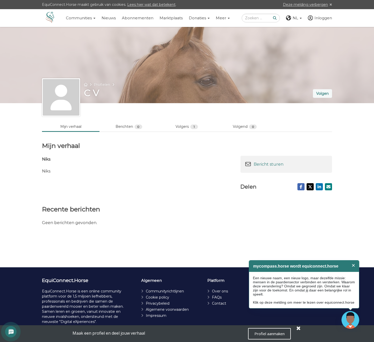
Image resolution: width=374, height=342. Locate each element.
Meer (221, 17)
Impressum (156, 315)
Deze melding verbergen (305, 4)
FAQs (217, 297)
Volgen (322, 93)
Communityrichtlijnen (165, 291)
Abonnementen (137, 17)
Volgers (185, 126)
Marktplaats (171, 17)
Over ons (220, 291)
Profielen (102, 84)
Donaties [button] (198, 17)
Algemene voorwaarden (167, 309)
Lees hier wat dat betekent (151, 4)
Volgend (243, 126)
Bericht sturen (268, 164)
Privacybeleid (157, 303)
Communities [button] (79, 17)
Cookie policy (157, 297)
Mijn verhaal (70, 126)
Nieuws (109, 17)
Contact (219, 303)
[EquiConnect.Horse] (50, 18)
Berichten (128, 126)
